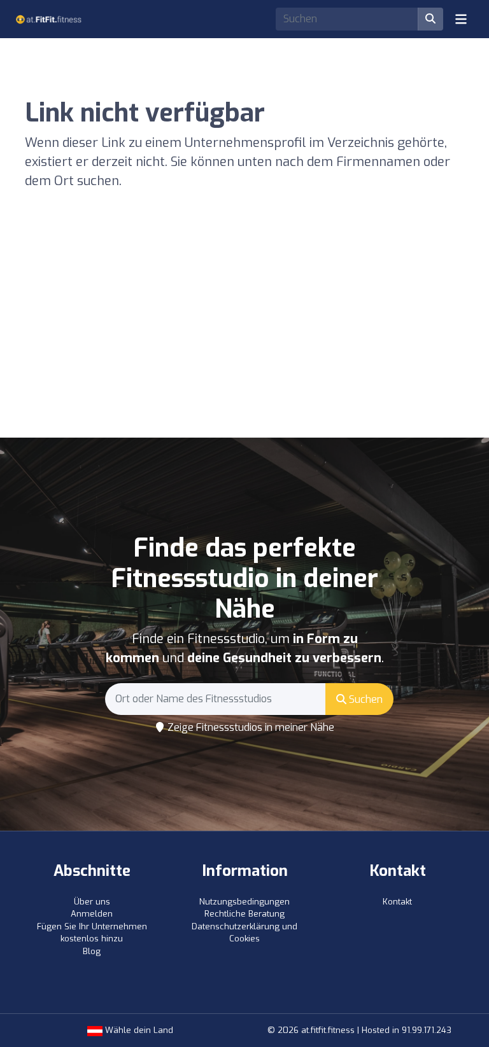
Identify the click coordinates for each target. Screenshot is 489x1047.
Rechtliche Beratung (244, 913)
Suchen (364, 699)
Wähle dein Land (138, 1030)
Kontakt (397, 901)
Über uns (92, 901)
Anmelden (92, 913)
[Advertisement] (244, 342)
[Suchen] (430, 19)
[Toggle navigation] (461, 19)
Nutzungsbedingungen (244, 901)
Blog (92, 951)
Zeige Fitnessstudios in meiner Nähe (249, 727)
